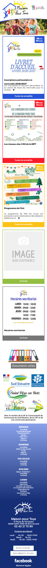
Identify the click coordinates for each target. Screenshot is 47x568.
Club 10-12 (23, 436)
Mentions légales (23, 566)
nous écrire (23, 548)
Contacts (23, 491)
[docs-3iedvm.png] (23, 351)
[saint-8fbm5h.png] (15, 401)
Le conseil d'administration (23, 488)
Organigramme (23, 489)
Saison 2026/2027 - (23, 472)
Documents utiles (23, 365)
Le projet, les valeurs (23, 486)
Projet (23, 451)
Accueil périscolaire (23, 431)
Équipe (23, 435)
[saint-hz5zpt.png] (23, 388)
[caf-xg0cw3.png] (37, 375)
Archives (23, 281)
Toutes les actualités (23, 96)
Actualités (23, 429)
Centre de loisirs (24, 433)
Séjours (23, 438)
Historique (23, 484)
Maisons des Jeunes (23, 449)
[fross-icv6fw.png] (36, 401)
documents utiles (23, 553)
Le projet (23, 463)
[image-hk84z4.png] (24, 560)
